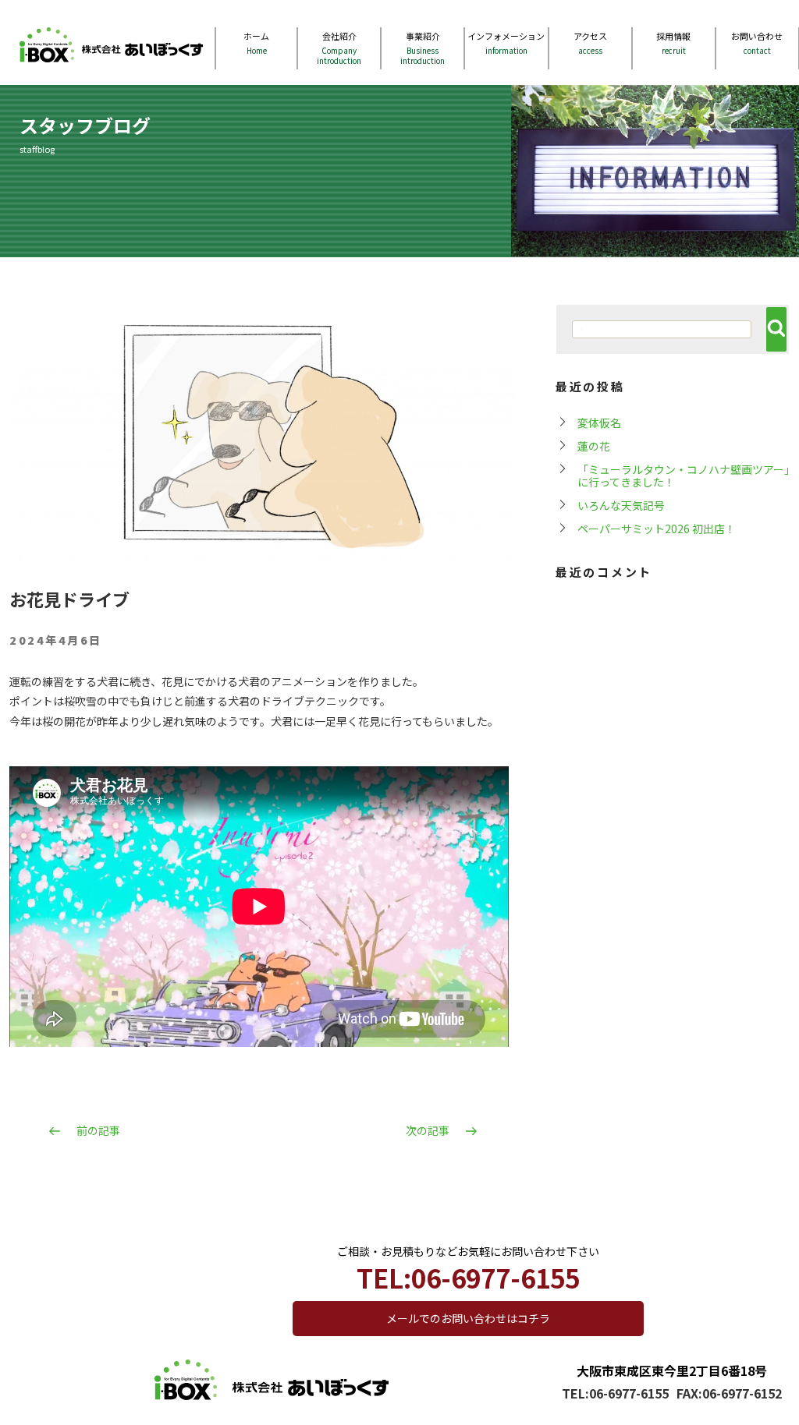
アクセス (590, 43)
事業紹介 (422, 48)
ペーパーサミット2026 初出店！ (656, 528)
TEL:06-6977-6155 (615, 1393)
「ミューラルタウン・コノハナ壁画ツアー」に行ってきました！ (683, 475)
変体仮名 (599, 422)
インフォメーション (506, 43)
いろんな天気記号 (621, 505)
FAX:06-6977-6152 (729, 1393)
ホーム (256, 43)
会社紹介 (339, 48)
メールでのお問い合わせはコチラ (468, 1318)
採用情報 (673, 43)
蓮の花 (593, 446)
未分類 (489, 641)
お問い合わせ (757, 43)
